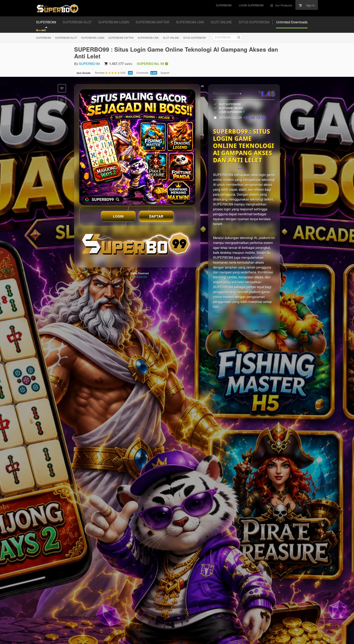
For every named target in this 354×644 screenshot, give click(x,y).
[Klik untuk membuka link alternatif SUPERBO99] (137, 147)
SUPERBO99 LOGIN (92, 37)
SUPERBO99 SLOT (66, 37)
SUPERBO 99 (89, 63)
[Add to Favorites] (62, 88)
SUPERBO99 (43, 37)
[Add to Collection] (62, 100)
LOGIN (118, 216)
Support (165, 72)
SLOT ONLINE (171, 37)
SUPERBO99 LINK (148, 37)
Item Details (84, 73)
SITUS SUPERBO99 (194, 37)
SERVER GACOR (242, 117)
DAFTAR (156, 216)
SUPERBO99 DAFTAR (121, 37)
